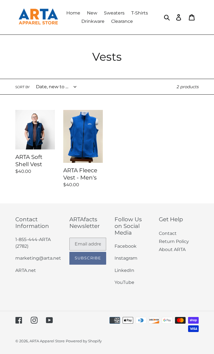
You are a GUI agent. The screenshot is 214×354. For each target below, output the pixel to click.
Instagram (126, 258)
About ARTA (172, 249)
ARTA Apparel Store (47, 341)
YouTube (124, 282)
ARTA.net (25, 270)
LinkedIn (124, 270)
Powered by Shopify (84, 341)
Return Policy (174, 241)
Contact (168, 233)
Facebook (126, 246)
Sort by (22, 87)
